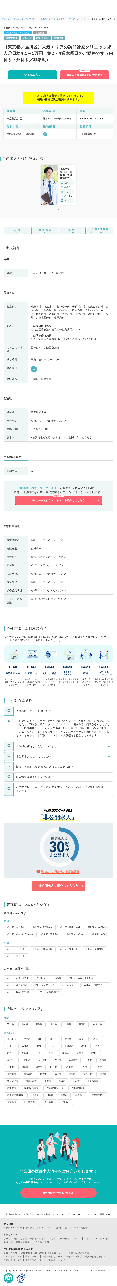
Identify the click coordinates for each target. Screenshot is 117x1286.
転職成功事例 (23, 1242)
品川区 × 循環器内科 (42, 927)
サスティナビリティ (63, 1270)
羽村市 (76, 1081)
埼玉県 (53, 1024)
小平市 (84, 1067)
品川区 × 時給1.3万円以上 (19, 992)
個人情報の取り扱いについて (49, 1214)
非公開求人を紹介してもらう (58, 886)
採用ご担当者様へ (11, 1214)
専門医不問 (58, 38)
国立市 (43, 1074)
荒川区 (51, 1053)
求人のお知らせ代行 (95, 1256)
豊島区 (25, 1053)
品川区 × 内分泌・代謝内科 (20, 934)
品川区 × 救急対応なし (18, 978)
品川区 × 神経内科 (75, 934)
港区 (40, 1039)
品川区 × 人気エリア (45, 985)
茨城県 (10, 1024)
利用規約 (27, 1214)
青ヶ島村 (48, 1102)
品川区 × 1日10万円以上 (95, 985)
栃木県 (25, 1024)
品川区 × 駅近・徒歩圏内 (81, 978)
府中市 (10, 1067)
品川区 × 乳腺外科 (94, 949)
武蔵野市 (73, 1060)
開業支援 (104, 1214)
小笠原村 (65, 1102)
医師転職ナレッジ (56, 1253)
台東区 (82, 1039)
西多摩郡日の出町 (55, 1088)
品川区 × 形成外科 (16, 956)
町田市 (53, 1067)
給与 (17, 230)
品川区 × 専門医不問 (17, 985)
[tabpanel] (58, 185)
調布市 (39, 1067)
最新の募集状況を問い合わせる (85, 74)
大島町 (35, 1095)
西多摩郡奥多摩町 (15, 1095)
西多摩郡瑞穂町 (31, 1088)
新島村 (64, 1095)
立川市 (58, 1060)
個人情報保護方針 (103, 1270)
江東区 (10, 1046)
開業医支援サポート (52, 1256)
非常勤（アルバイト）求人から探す (43, 1228)
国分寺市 (28, 1074)
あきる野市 (92, 1081)
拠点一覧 (8, 1242)
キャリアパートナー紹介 (96, 1238)
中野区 (98, 1046)
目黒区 (39, 1046)
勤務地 (73, 230)
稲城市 (62, 1081)
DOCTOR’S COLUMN (32, 1253)
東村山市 (11, 1074)
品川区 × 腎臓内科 (50, 934)
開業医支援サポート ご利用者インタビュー (47, 1260)
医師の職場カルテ (13, 1260)
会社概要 (37, 1270)
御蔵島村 (11, 1102)
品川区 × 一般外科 (16, 949)
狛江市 (72, 1074)
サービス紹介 (10, 1238)
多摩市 (47, 1081)
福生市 (58, 1074)
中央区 (27, 1039)
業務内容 (45, 230)
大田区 (53, 1046)
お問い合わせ (72, 1214)
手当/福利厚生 (99, 230)
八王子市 (42, 1060)
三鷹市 (88, 1060)
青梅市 (103, 1060)
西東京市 (11, 1088)
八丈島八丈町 (30, 1102)
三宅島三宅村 (98, 1095)
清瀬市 (103, 1074)
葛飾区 (10, 1060)
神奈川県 (97, 1024)
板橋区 (65, 1053)
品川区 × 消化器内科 (98, 927)
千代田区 (11, 1039)
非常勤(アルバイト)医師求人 (52, 19)
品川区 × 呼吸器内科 (70, 927)
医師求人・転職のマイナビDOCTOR (18, 19)
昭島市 (25, 1067)
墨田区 (96, 1039)
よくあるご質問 (41, 1242)
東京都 (72, 19)
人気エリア (27, 38)
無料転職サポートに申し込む (58, 1192)
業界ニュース (32, 1256)
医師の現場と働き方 (79, 1253)
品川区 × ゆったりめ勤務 (49, 978)
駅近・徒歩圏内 (42, 38)
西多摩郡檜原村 (79, 1088)
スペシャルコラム (13, 1256)
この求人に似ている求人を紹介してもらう (60, 500)
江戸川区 (26, 1060)
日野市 (98, 1067)
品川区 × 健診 (69, 985)
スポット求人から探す (76, 1228)
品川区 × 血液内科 (101, 934)
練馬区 (80, 1053)
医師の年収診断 (74, 1256)
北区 (38, 1053)
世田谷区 (69, 1046)
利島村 (50, 1095)
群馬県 (39, 1024)
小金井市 (69, 1067)
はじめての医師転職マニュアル (65, 1238)
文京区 (68, 1039)
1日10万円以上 (11, 38)
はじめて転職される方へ (33, 1238)
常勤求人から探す (13, 1228)
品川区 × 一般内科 (16, 927)
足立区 (94, 1053)
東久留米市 (12, 1081)
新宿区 (53, 1039)
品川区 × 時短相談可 (50, 992)
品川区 (83, 19)
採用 (76, 1270)
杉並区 (10, 1053)
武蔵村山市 (31, 1081)
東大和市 (87, 1074)
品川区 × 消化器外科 (42, 949)
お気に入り (34, 74)
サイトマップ (88, 1214)
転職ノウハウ (10, 1253)
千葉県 (68, 1024)
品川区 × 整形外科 (69, 949)
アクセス (48, 1270)
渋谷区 (84, 1046)
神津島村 (79, 1095)
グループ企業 (87, 1270)
